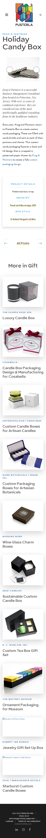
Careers (9, 821)
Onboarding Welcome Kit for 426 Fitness (6, 243)
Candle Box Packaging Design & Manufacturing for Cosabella (23, 372)
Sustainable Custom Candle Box (20, 598)
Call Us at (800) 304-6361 (22, 813)
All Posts (23, 243)
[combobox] (40, 14)
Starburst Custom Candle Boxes (18, 788)
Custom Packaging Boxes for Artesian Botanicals (19, 488)
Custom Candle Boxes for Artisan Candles (21, 428)
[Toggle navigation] (6, 14)
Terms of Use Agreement (29, 821)
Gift (34, 205)
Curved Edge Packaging (40, 243)
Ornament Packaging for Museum (20, 707)
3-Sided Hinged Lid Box (23, 219)
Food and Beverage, (21, 205)
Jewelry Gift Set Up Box (23, 748)
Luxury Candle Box (19, 318)
